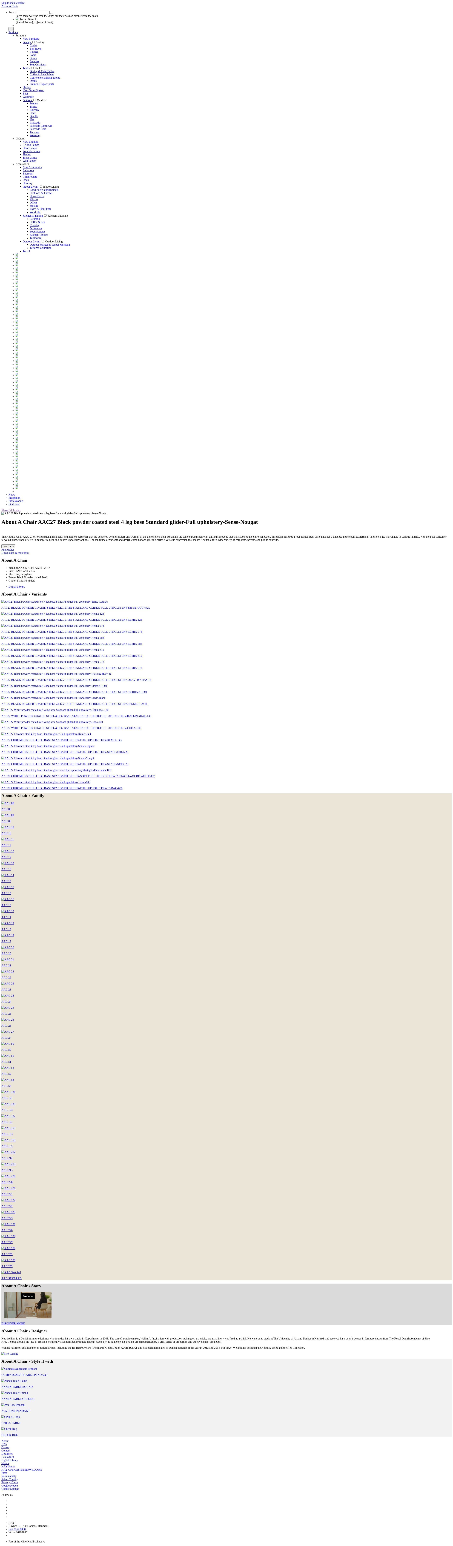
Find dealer (7, 549)
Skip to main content (12, 2)
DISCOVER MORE (13, 1323)
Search (12, 12)
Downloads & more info (15, 552)
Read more (8, 546)
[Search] (51, 13)
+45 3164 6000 (17, 1529)
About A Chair (9, 6)
